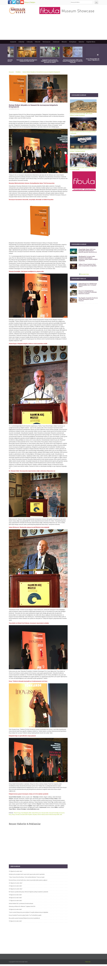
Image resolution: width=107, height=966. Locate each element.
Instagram (18, 2)
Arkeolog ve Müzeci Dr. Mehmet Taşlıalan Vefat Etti (22, 906)
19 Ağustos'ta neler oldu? (15, 895)
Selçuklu (35, 814)
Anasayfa (13, 42)
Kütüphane (72, 42)
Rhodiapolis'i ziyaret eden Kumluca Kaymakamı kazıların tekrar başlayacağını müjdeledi (88, 258)
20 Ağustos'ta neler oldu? (15, 889)
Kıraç (10, 814)
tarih (61, 814)
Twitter (14, 2)
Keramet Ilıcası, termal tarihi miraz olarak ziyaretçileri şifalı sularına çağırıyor (28, 880)
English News (90, 42)
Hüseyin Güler (45, 813)
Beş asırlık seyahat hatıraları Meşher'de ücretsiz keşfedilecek (24, 918)
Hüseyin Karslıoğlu (54, 813)
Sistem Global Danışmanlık (52, 814)
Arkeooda (30, 42)
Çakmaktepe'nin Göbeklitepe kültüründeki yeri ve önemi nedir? (88, 285)
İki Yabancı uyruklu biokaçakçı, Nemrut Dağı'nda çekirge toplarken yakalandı (28, 892)
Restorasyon (46, 42)
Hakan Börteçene (36, 813)
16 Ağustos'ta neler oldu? (15, 909)
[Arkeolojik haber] (17, 10)
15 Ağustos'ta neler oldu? (15, 921)
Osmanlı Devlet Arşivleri (26, 814)
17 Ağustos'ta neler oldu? (15, 900)
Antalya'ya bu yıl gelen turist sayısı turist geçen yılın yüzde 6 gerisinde (27, 874)
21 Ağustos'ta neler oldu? (15, 886)
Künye (27, 2)
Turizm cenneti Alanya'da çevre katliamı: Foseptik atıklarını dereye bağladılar (28, 912)
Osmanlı (17, 814)
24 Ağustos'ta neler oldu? (15, 871)
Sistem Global (41, 814)
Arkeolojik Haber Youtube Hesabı (22, 2)
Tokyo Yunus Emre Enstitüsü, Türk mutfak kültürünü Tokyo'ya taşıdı (26, 877)
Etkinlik (37, 42)
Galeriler (81, 42)
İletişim (32, 2)
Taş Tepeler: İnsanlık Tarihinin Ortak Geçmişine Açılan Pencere (88, 299)
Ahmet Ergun (17, 813)
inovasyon (61, 813)
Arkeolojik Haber (23, 962)
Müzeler (64, 42)
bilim (30, 813)
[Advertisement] (53, 28)
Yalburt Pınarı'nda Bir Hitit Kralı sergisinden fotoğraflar (88, 265)
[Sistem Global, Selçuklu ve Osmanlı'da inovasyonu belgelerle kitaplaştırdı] (38, 88)
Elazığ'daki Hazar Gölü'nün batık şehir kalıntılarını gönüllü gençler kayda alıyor (88, 250)
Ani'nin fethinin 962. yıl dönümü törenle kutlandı (21, 903)
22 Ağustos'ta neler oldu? (15, 883)
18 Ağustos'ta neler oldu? (15, 897)
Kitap (13, 814)
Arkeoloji (21, 42)
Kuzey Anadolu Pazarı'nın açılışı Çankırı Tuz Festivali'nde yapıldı (25, 915)
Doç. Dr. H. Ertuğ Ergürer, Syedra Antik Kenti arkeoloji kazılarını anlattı (88, 292)
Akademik (56, 42)
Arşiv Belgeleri (24, 813)
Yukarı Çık (87, 962)
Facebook (10, 2)
